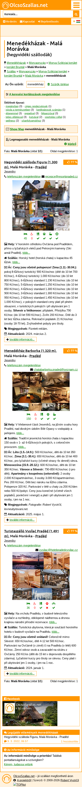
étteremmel (12, 113)
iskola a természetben (18, 109)
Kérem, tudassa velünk (18, 764)
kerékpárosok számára (49, 109)
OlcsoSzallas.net (24, 776)
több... (26, 252)
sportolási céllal (53, 117)
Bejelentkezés (49, 21)
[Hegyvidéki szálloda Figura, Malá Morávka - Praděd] (41, 205)
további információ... (22, 339)
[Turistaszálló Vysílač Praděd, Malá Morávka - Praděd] (41, 574)
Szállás (11, 71)
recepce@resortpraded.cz (61, 176)
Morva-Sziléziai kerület (53, 71)
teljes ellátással (14, 117)
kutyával (34, 117)
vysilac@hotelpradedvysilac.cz (58, 549)
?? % (73, 162)
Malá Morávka (34, 75)
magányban (12, 106)
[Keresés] (76, 13)
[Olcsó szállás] (6, 779)
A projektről (24, 780)
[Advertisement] (41, 30)
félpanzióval (47, 113)
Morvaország (27, 71)
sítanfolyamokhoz (31, 120)
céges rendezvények (36, 106)
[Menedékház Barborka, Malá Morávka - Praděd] (41, 390)
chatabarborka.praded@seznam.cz (56, 369)
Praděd (41, 167)
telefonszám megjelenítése (24, 176)
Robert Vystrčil (69, 780)
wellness (10, 120)
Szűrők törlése (60, 84)
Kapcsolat (29, 21)
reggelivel (29, 113)
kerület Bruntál (13, 75)
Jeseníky (10, 171)
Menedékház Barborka (30, 350)
